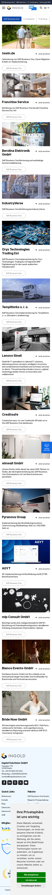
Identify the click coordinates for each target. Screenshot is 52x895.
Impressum (6, 811)
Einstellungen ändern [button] (31, 885)
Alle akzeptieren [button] (31, 875)
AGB (3, 815)
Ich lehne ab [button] (31, 880)
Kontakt (5, 800)
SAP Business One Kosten (38, 796)
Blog (3, 804)
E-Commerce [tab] (29, 19)
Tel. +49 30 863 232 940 (12, 771)
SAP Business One (7, 2)
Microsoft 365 (45, 2)
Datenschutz (7, 807)
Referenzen (6, 796)
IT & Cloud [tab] (43, 19)
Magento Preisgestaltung (38, 800)
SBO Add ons (21, 2)
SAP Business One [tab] (11, 19)
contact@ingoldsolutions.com (14, 777)
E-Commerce (33, 2)
